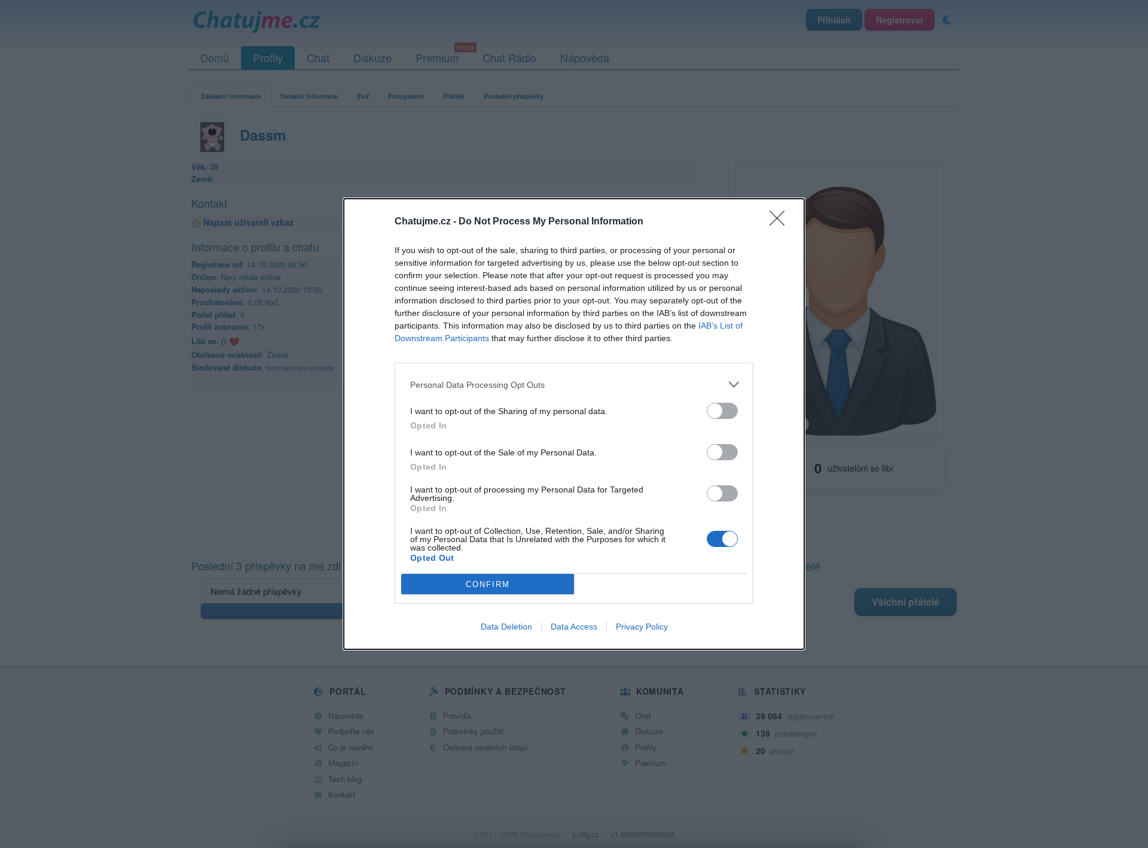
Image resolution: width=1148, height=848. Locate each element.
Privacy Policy (642, 626)
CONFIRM (488, 584)
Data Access (574, 626)
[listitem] (574, 384)
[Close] (781, 222)
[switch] (722, 411)
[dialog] (574, 424)
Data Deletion (506, 626)
